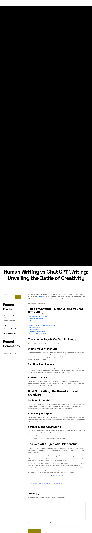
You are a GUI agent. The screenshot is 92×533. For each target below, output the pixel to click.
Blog (52, 282)
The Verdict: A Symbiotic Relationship (39, 334)
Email (49, 522)
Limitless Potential (35, 327)
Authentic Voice (34, 323)
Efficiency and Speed (36, 329)
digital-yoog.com (36, 282)
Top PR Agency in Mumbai (10, 333)
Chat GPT (41, 296)
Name (29, 522)
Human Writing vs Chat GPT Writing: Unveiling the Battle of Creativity (45, 483)
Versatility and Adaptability (37, 331)
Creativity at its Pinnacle (36, 318)
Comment (30, 501)
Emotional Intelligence (36, 321)
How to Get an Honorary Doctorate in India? (12, 325)
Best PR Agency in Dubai (9, 320)
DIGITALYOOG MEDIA (56, 475)
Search (5, 294)
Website (69, 522)
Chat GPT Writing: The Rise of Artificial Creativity (42, 325)
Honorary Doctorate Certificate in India (11, 316)
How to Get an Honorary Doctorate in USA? (12, 329)
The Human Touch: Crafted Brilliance (39, 316)
